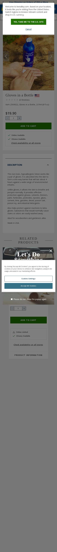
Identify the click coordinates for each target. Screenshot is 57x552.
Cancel (29, 29)
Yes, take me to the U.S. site (28, 21)
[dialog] (28, 19)
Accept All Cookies (28, 286)
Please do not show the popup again (29, 299)
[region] (28, 276)
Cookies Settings (28, 279)
